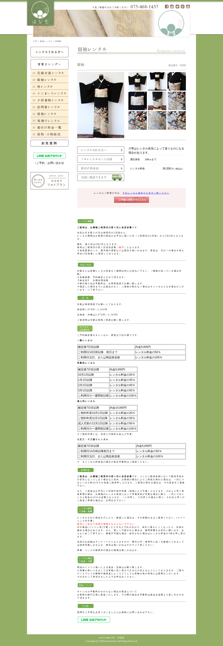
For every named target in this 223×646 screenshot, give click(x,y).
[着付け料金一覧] (49, 127)
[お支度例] (49, 142)
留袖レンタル (46, 41)
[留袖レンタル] (49, 113)
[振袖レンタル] (49, 79)
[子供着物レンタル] (49, 100)
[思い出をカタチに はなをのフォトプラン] (49, 180)
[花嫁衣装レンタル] (49, 72)
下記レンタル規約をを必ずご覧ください (146, 193)
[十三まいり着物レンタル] (49, 93)
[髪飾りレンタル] (49, 120)
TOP (35, 41)
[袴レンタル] (49, 86)
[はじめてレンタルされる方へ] (49, 51)
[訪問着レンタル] (49, 106)
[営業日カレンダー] (49, 63)
